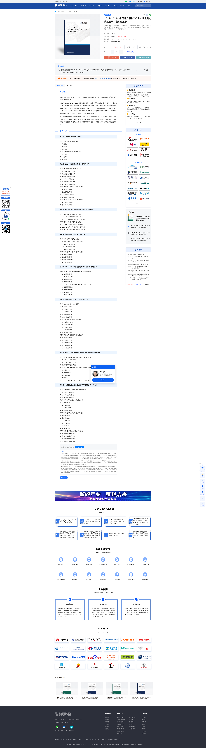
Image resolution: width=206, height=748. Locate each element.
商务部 (86, 739)
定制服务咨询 (79, 447)
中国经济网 (103, 739)
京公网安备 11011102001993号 (112, 744)
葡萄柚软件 (117, 739)
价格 (105, 47)
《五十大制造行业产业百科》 (103, 78)
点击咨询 (103, 380)
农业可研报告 (132, 717)
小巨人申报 (120, 726)
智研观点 (74, 6)
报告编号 (106, 34)
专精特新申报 (120, 731)
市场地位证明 (120, 724)
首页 (57, 11)
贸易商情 (107, 722)
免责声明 (144, 731)
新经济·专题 (132, 726)
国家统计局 (68, 739)
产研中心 (107, 6)
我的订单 (148, 1)
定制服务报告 (120, 717)
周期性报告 (132, 729)
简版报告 (107, 726)
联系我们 (144, 733)
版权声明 (61, 66)
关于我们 (140, 1)
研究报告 (83, 6)
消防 (75, 11)
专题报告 (119, 733)
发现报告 (110, 739)
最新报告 (107, 717)
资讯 (115, 6)
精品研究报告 (120, 722)
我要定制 (147, 284)
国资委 (91, 739)
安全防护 (70, 11)
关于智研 (144, 717)
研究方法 (144, 719)
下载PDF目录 (145, 57)
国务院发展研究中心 (78, 739)
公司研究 (131, 719)
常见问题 (144, 726)
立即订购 (113, 57)
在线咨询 (129, 57)
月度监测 (107, 724)
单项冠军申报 (120, 729)
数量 (105, 51)
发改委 (62, 739)
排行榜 (122, 6)
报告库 (100, 6)
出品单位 (106, 36)
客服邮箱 (106, 41)
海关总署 (97, 739)
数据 (129, 6)
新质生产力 (132, 724)
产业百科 (91, 6)
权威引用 (144, 722)
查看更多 (138, 122)
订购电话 (106, 39)
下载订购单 (131, 52)
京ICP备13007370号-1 (97, 744)
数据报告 (131, 722)
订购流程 (144, 724)
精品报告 (107, 719)
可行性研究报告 (121, 719)
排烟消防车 (107, 14)
